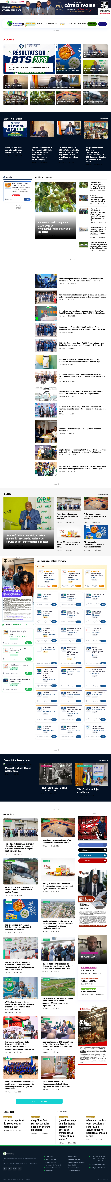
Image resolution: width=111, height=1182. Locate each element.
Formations (49, 1170)
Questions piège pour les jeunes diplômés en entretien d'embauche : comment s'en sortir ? (67, 1130)
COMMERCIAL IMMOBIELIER (96, 612)
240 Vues (6, 1130)
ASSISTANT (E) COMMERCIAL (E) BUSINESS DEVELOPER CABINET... (48, 673)
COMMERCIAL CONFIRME (96, 629)
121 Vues (61, 162)
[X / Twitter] (19, 1168)
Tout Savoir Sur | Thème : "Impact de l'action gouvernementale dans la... (21, 185)
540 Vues (62, 471)
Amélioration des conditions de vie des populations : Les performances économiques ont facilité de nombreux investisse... (57, 924)
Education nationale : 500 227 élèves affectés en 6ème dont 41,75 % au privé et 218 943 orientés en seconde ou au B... (69, 153)
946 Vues (43, 794)
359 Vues (61, 332)
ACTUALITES (30, 24)
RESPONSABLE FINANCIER (72, 727)
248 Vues (92, 222)
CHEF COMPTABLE (73, 692)
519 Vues (61, 414)
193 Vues (59, 550)
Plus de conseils (62, 1111)
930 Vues (92, 251)
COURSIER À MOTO (98, 692)
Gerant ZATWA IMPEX (87, 984)
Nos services (72, 1156)
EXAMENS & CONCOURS (86, 24)
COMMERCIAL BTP (98, 594)
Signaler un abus (102, 1179)
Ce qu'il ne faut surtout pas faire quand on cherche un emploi (40, 1125)
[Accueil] (23, 24)
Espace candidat (73, 1168)
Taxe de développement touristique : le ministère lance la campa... (94, 85)
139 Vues (88, 164)
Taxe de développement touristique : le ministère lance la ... (67, 516)
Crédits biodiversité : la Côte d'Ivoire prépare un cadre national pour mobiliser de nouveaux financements (98, 231)
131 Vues (86, 522)
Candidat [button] (102, 24)
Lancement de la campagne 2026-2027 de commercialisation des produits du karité (55, 227)
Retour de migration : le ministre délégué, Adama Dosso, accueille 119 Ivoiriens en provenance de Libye (57, 966)
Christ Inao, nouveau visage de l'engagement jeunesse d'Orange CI (80, 430)
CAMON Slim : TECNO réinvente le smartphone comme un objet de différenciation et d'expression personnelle (81, 392)
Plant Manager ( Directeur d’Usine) (97, 574)
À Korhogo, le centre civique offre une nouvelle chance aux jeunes (56, 841)
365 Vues (61, 348)
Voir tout (28, 625)
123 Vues (59, 522)
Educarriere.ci (12, 1179)
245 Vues (89, 1140)
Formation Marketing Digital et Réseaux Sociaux (20, 680)
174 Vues (44, 1009)
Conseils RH (72, 1165)
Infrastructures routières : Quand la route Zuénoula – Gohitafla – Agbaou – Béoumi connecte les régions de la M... (57, 1002)
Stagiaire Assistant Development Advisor (74, 575)
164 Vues (40, 235)
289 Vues (34, 1133)
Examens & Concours (53, 1168)
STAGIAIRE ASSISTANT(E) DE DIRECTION (48, 630)
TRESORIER (47, 692)
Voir (28, 199)
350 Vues (87, 550)
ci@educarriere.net (98, 1164)
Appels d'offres (51, 1162)
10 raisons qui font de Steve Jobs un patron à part (13, 1123)
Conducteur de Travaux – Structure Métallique (74, 709)
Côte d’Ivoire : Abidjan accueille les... (88, 790)
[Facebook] (5, 1168)
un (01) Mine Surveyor (47, 727)
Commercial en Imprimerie (48, 612)
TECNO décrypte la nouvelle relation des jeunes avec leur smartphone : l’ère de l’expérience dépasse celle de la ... (81, 280)
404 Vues (62, 300)
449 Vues (61, 316)
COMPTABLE (71, 670)
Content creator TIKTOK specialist (98, 727)
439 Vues (8, 1092)
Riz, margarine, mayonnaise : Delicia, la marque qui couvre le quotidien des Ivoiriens (18, 927)
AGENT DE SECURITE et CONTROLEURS (74, 629)
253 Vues (61, 1143)
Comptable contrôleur (71, 595)
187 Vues (45, 931)
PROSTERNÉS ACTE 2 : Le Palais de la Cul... (54, 789)
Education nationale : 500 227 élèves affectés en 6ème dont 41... (53, 87)
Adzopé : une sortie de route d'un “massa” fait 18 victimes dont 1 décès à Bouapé (19, 889)
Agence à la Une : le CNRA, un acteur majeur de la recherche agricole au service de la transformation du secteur (27, 538)
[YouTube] (14, 1168)
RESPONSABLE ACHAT (47, 708)
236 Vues (45, 1089)
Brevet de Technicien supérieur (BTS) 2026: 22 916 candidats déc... (94, 54)
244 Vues (8, 1012)
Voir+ (54, 586)
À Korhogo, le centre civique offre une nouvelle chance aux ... (95, 516)
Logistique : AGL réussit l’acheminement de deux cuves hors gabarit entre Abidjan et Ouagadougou (98, 245)
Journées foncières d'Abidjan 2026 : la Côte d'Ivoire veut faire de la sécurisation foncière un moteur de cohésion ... (57, 1045)
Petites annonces (74, 1159)
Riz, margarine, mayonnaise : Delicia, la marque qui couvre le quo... (68, 70)
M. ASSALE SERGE (89, 956)
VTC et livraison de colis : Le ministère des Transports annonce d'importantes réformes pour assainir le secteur (19, 1005)
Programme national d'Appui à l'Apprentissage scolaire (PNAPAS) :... (15, 101)
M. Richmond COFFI (88, 992)
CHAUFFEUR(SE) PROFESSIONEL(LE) (98, 671)
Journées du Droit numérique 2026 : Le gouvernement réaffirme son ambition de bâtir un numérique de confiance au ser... (82, 409)
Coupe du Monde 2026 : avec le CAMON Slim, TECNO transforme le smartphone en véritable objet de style (79, 360)
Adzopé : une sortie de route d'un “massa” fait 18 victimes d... (95, 102)
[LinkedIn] (9, 1168)
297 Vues (92, 237)
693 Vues (61, 364)
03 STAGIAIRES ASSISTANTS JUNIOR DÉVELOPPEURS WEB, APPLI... (72, 651)
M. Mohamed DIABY (88, 981)
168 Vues (7, 972)
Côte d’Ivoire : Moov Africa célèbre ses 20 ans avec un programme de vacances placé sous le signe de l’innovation (19, 1085)
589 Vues (62, 434)
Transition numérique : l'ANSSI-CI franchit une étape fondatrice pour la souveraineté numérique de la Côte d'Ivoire (82, 328)
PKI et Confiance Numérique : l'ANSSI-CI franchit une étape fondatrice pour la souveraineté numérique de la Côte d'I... (81, 344)
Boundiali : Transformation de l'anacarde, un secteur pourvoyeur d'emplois (97, 198)
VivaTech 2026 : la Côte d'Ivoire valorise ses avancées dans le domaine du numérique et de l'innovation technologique (82, 467)
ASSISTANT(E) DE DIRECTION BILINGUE (50, 575)
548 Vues (62, 381)
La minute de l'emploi (53, 1165)
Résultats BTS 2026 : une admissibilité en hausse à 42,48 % (14, 150)
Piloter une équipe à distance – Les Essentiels (20, 650)
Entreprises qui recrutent (76, 1162)
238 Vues (8, 1052)
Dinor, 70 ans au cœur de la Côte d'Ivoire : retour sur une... (68, 544)
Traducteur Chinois (98, 707)
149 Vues (34, 162)
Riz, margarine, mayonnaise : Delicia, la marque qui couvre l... (94, 544)
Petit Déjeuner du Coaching (19, 665)
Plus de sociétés (102, 494)
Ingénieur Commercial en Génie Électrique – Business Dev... (98, 650)
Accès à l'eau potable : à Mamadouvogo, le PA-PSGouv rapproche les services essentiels (56, 1084)
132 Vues (7, 895)
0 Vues (7, 774)
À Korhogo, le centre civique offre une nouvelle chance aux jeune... (67, 101)
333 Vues (45, 1052)
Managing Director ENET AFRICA (91, 960)
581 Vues (61, 284)
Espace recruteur (74, 1170)
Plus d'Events (103, 760)
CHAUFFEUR (47, 594)
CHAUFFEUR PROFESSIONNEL (73, 612)
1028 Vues (80, 795)
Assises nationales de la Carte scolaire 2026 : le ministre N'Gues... (15, 85)
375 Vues (7, 155)
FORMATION (72, 24)
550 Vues (62, 455)
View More (104, 118)
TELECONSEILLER (48, 647)
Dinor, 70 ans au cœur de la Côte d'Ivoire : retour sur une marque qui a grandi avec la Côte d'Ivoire (57, 885)
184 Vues (45, 972)
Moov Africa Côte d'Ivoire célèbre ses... (18, 769)
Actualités (49, 1156)
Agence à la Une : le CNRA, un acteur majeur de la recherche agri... (94, 70)
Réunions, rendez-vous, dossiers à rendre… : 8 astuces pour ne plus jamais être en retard (96, 1128)
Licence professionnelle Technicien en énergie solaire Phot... (19, 632)
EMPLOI (39, 24)
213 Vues (92, 204)
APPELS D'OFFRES (51, 24)
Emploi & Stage (51, 1159)
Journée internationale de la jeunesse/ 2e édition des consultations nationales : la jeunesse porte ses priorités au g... (19, 1045)
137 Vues (8, 545)
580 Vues (62, 396)
